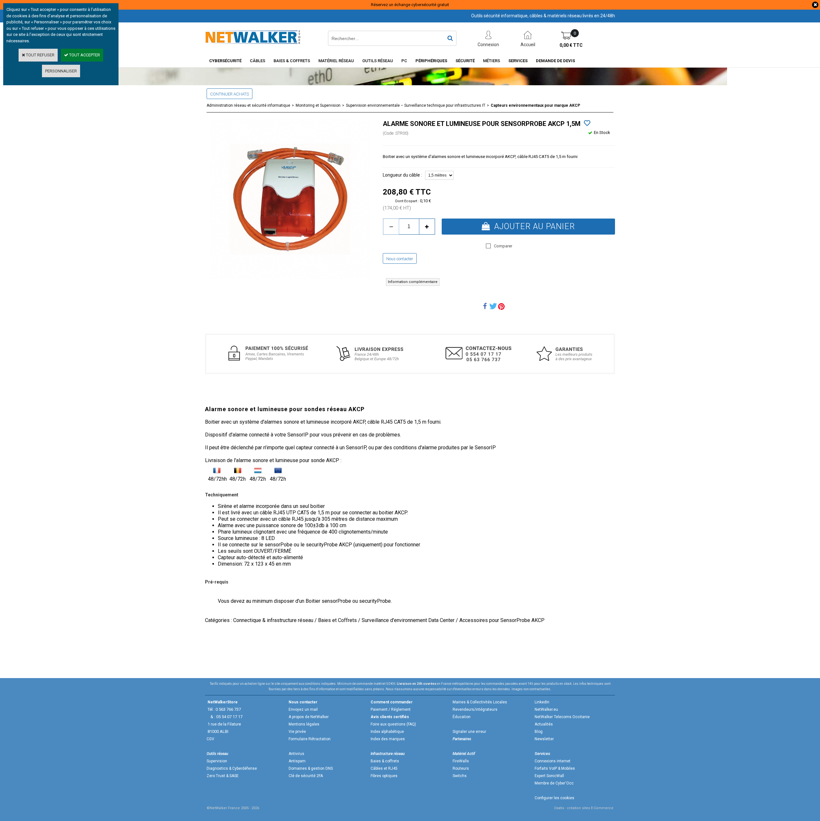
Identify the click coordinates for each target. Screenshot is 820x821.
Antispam (297, 761)
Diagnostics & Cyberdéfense (232, 768)
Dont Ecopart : (407, 201)
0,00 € (571, 45)
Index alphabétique (387, 731)
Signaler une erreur (469, 731)
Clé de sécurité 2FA (306, 776)
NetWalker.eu (546, 709)
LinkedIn (542, 702)
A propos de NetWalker (309, 717)
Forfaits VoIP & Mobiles (555, 768)
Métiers (491, 60)
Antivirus (296, 753)
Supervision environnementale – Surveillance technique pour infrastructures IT (415, 105)
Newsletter (544, 739)
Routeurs (461, 768)
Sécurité (465, 60)
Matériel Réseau (336, 60)
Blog (539, 731)
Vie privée (297, 731)
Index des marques (388, 739)
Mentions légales (304, 724)
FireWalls (461, 761)
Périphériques (431, 60)
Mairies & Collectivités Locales (480, 702)
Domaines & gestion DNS (311, 768)
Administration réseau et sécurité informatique (248, 105)
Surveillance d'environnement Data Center (408, 620)
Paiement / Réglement (391, 709)
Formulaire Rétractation (310, 739)
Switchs (460, 776)
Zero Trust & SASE (223, 776)
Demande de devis (555, 60)
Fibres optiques (384, 776)
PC (404, 60)
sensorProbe (336, 601)
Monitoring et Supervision (318, 105)
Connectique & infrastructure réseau (273, 620)
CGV (210, 739)
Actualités (544, 724)
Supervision (217, 761)
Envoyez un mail (303, 709)
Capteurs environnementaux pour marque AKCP (535, 105)
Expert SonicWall (549, 776)
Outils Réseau (377, 60)
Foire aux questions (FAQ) (393, 724)
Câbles (257, 60)
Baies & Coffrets (292, 60)
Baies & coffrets (385, 761)
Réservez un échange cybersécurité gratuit (410, 4)
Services (518, 60)
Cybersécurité (225, 60)
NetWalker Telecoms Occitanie (562, 717)
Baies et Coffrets (337, 620)
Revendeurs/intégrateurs (475, 709)
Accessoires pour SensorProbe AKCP (502, 620)
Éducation (462, 717)
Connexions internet (552, 761)
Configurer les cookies (554, 798)
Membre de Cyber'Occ (554, 783)
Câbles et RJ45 (384, 768)
